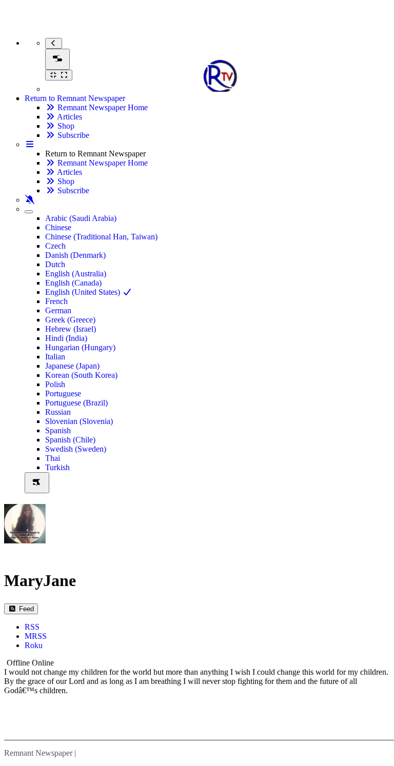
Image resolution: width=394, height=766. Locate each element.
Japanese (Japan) (72, 365)
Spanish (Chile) (70, 439)
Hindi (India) (66, 338)
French (56, 301)
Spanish (58, 430)
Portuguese (63, 393)
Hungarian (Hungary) (80, 347)
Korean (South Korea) (81, 375)
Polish (55, 384)
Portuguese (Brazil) (76, 402)
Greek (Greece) (70, 319)
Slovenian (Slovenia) (79, 421)
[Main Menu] (57, 59)
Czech (55, 245)
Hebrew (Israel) (70, 329)
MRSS (36, 636)
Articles (68, 116)
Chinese (58, 227)
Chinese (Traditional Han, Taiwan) (101, 236)
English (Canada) (73, 282)
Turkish (57, 467)
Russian (58, 412)
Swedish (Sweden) (75, 449)
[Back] (53, 43)
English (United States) (83, 292)
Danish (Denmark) (75, 255)
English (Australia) (75, 273)
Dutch (55, 264)
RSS (32, 626)
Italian (55, 356)
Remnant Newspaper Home (101, 107)
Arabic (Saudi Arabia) (80, 218)
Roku (34, 645)
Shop (64, 126)
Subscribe (72, 135)
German (58, 310)
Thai (52, 458)
